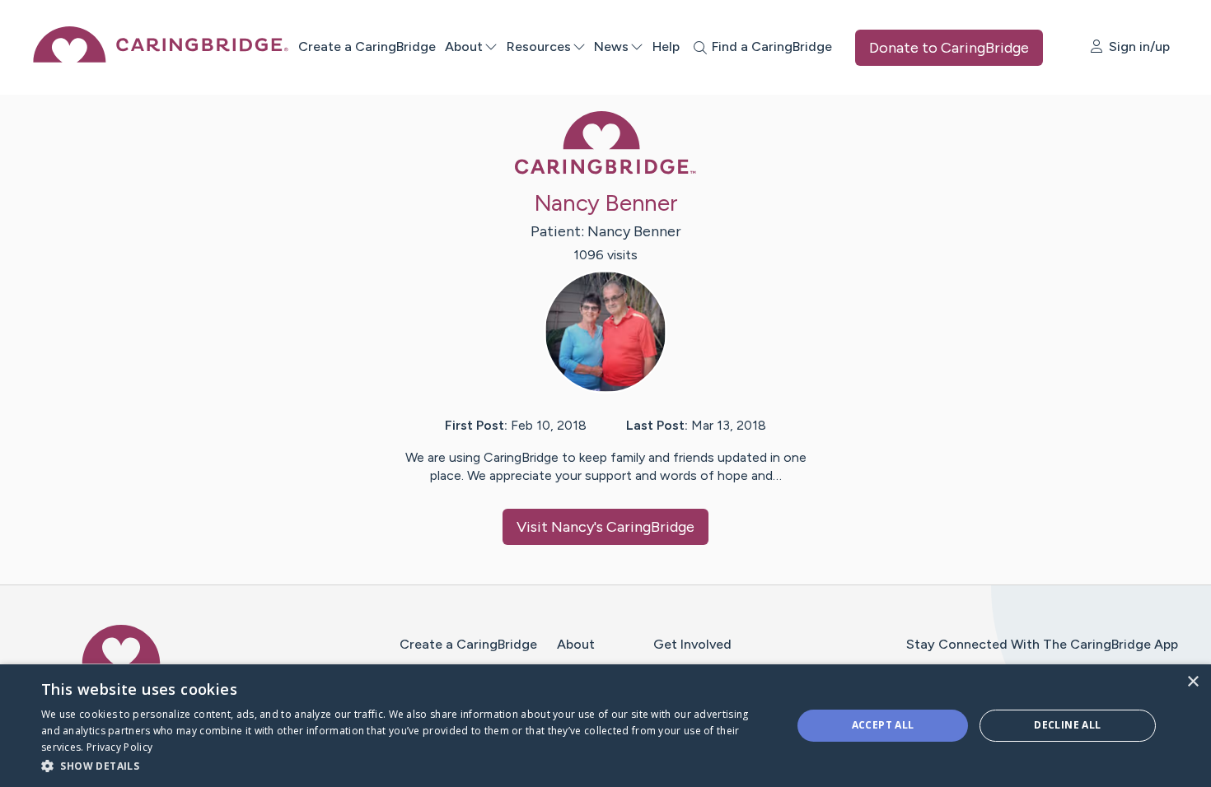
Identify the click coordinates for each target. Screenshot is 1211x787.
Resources (539, 46)
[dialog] (605, 725)
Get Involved (692, 644)
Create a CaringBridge (367, 46)
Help (666, 46)
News (611, 46)
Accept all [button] (883, 725)
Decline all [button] (1067, 725)
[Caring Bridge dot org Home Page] (160, 58)
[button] (405, 765)
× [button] (1192, 682)
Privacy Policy (119, 747)
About (464, 46)
